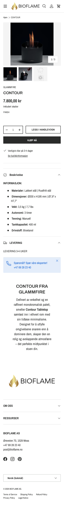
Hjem (5, 17)
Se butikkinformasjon (18, 156)
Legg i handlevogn (43, 129)
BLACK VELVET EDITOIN (22, 119)
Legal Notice (23, 497)
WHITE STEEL (14, 119)
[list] (32, 44)
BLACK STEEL (6, 119)
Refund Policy (41, 494)
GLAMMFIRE (9, 87)
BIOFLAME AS (15, 488)
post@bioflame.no (12, 449)
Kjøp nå (32, 140)
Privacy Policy (9, 497)
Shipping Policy (26, 494)
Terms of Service (10, 494)
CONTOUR (15, 17)
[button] (58, 6)
